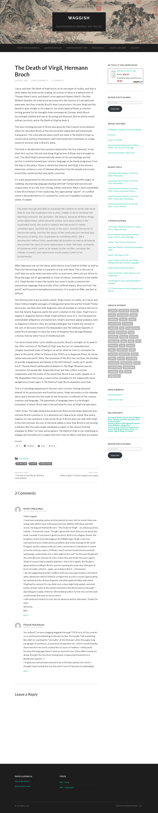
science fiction (115, 367)
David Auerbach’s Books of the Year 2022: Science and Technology (123, 197)
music (132, 350)
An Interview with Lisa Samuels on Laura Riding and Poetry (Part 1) (123, 428)
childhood (113, 319)
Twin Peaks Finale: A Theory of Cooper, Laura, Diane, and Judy (124, 227)
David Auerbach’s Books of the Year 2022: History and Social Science (123, 189)
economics (127, 324)
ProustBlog (98, 48)
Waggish (79, 18)
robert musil (45, 464)
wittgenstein (114, 376)
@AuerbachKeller (53, 48)
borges (133, 315)
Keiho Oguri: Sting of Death (120, 431)
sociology (113, 372)
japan (124, 341)
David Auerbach (39, 81)
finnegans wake (133, 328)
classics (123, 319)
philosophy (124, 354)
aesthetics (124, 311)
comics (132, 319)
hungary (124, 337)
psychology (113, 363)
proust (121, 358)
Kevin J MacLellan (33, 508)
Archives (135, 48)
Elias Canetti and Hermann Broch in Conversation (124, 420)
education (113, 328)
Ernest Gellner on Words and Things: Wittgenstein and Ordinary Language (123, 261)
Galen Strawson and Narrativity (121, 268)
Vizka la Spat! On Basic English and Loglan (79, 474)
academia (112, 311)
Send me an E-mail (115, 399)
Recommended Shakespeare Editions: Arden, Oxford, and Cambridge (123, 146)
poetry (33, 464)
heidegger (113, 337)
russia (137, 363)
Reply (26, 615)
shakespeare (129, 367)
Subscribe (115, 109)
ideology (133, 337)
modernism (122, 350)
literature (21, 464)
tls (121, 372)
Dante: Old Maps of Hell (118, 255)
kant (138, 341)
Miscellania (24, 458)
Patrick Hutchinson (33, 624)
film (121, 328)
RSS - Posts (64, 782)
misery (111, 350)
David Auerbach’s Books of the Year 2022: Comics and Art (123, 205)
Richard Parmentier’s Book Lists (121, 152)
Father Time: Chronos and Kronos (122, 242)
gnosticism (121, 332)
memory (130, 345)
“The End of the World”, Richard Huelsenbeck (29, 475)
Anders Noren (130, 806)
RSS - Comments (67, 787)
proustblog (131, 358)
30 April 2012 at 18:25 (33, 627)
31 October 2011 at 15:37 (34, 511)
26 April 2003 (21, 81)
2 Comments (57, 81)
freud (111, 332)
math (122, 345)
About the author (115, 394)
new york (113, 354)
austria (112, 315)
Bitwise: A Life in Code (126, 71)
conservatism (114, 324)
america (134, 311)
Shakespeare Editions (76, 48)
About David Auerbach (28, 48)
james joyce (113, 341)
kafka (131, 341)
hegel (131, 332)
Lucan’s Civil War (117, 48)
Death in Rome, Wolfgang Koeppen (124, 423)
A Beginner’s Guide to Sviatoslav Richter (125, 129)
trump (128, 372)
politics (112, 358)
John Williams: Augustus (119, 425)
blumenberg (122, 315)
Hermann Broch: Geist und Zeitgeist (124, 417)
